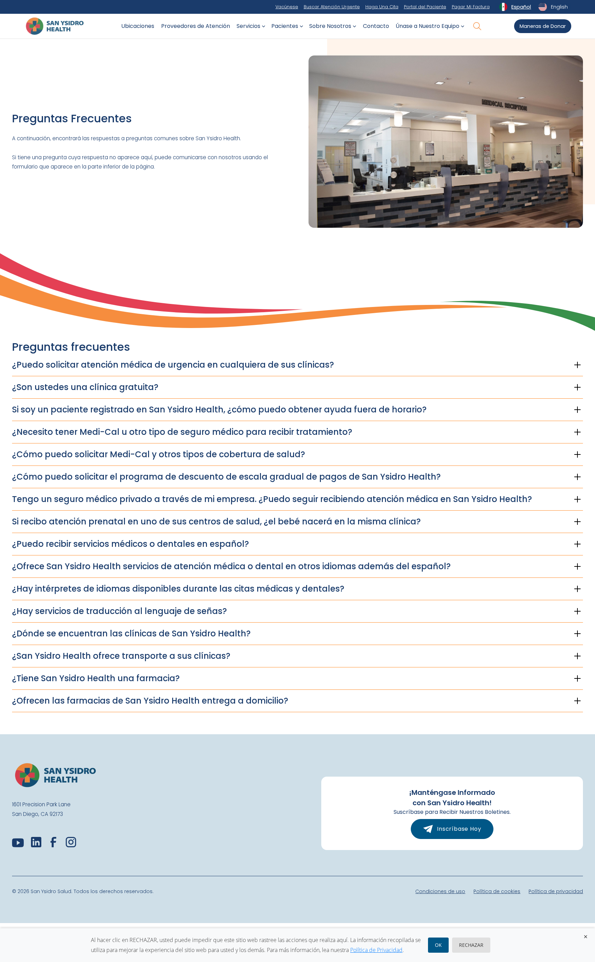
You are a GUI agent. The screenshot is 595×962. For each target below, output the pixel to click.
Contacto (376, 26)
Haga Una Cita (381, 7)
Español (521, 6)
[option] (552, 7)
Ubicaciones (137, 26)
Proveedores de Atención (195, 26)
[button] (250, 26)
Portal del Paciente (425, 7)
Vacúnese (286, 7)
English (559, 6)
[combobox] (515, 7)
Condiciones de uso (440, 891)
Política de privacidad (556, 891)
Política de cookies (496, 891)
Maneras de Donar (543, 26)
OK (438, 945)
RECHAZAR (471, 945)
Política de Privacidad (376, 950)
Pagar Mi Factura (471, 7)
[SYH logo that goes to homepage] (55, 26)
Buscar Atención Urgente (332, 7)
